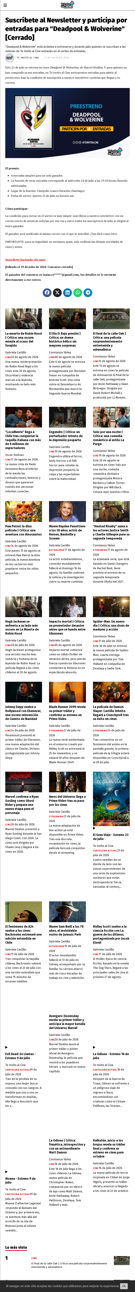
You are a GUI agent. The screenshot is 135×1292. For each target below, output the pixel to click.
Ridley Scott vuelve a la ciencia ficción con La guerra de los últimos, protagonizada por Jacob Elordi (111, 935)
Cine (8, 357)
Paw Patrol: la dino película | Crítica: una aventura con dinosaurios (23, 530)
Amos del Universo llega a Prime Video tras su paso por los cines (67, 801)
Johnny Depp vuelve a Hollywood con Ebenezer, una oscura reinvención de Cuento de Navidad (23, 713)
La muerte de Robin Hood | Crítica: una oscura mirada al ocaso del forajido (23, 340)
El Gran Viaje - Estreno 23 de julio (110, 837)
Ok (124, 1286)
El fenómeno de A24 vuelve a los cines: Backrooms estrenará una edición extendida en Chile (23, 935)
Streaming (100, 550)
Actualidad (57, 550)
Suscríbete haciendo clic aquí (25, 260)
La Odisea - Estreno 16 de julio (111, 1056)
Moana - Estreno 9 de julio (20, 1181)
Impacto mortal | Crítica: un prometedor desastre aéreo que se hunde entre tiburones (67, 628)
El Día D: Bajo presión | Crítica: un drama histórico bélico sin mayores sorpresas (65, 340)
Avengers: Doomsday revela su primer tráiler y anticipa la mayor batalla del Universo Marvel (67, 1022)
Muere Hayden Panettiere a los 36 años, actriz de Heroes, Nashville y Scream (67, 532)
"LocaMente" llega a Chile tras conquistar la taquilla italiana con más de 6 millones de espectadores (23, 440)
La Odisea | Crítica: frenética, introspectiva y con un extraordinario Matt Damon (67, 1147)
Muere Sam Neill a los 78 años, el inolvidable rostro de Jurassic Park (66, 931)
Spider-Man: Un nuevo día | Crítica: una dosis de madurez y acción (111, 626)
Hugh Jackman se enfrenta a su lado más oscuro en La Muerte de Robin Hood (22, 628)
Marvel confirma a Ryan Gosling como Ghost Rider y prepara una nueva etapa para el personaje (22, 805)
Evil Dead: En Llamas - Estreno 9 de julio (20, 1056)
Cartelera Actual (105, 850)
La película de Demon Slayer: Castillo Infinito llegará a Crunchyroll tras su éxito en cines (111, 713)
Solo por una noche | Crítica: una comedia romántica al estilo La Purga (108, 438)
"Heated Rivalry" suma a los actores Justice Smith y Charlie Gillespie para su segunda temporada (111, 532)
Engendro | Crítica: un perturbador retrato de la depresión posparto (66, 436)
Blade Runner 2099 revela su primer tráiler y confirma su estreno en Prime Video (67, 713)
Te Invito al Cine (28, 57)
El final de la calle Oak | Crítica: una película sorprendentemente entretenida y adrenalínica (109, 342)
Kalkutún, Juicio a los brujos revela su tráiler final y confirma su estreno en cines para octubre (109, 1149)
